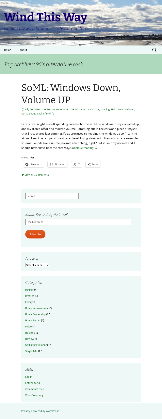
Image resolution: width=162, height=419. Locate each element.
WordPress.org (34, 395)
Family (29, 302)
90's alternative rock (87, 109)
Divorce (29, 296)
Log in (28, 376)
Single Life (31, 351)
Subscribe (35, 234)
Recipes (30, 332)
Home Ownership (35, 314)
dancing (105, 109)
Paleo (28, 326)
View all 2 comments (37, 175)
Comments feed (34, 389)
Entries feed (32, 383)
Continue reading (83, 148)
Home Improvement (37, 308)
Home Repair (32, 320)
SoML (24, 113)
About (23, 50)
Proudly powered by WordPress (40, 411)
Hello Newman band (122, 109)
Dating (29, 289)
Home (7, 50)
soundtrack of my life (41, 113)
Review (29, 338)
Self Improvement (57, 109)
